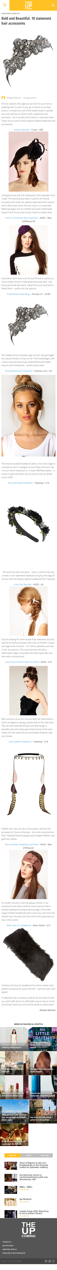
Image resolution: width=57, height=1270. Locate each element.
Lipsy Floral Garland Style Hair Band (22, 661)
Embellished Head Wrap (18, 294)
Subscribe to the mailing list (14, 1253)
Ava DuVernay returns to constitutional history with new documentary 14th (33, 1177)
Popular (12, 1155)
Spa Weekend (25, 1199)
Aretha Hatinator (21, 129)
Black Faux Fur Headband (19, 925)
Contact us (7, 1242)
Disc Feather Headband (20, 741)
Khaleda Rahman (14, 97)
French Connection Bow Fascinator (21, 217)
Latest (28, 1155)
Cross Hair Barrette (22, 584)
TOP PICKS (44, 1155)
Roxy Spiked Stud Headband (18, 370)
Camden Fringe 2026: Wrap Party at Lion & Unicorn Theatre (34, 1212)
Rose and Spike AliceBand (20, 482)
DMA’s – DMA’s (25, 1187)
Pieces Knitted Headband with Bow (21, 844)
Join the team (8, 1245)
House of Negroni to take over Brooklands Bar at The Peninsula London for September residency (33, 1165)
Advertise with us (10, 1249)
